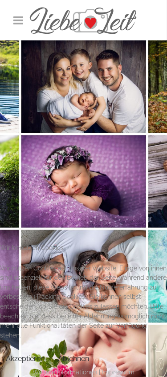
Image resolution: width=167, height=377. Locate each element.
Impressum (118, 372)
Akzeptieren (25, 358)
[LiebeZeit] (83, 20)
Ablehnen (73, 358)
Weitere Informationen (65, 372)
